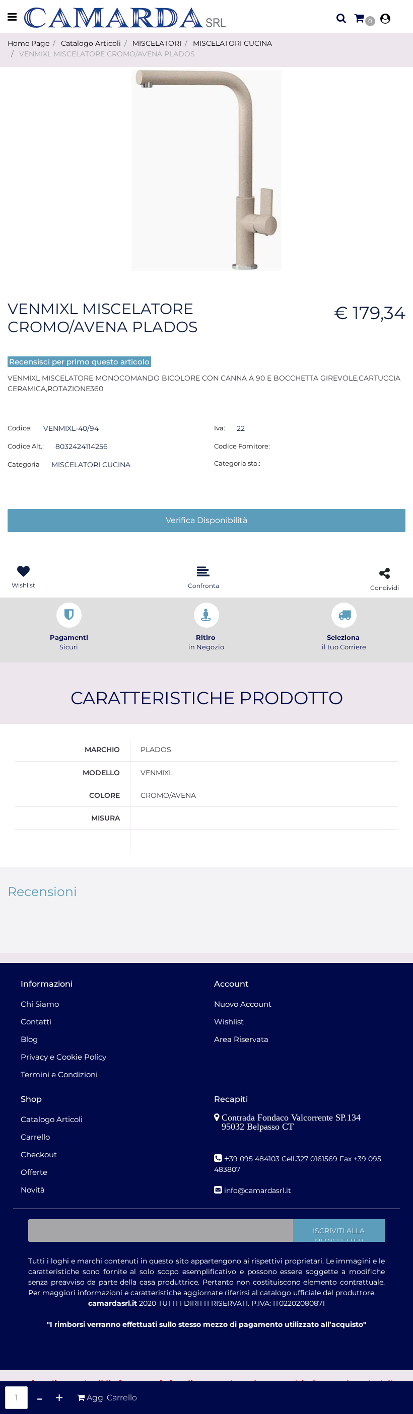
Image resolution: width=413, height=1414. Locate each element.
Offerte (34, 1172)
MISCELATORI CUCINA (232, 43)
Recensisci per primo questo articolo (79, 361)
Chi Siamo (40, 1004)
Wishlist (229, 1021)
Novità (33, 1190)
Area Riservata (241, 1039)
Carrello (35, 1137)
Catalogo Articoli (91, 43)
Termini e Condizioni (59, 1074)
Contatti (36, 1021)
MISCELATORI (156, 43)
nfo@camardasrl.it (258, 1190)
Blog (29, 1039)
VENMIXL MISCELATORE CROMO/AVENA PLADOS (107, 53)
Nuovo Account (242, 1004)
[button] (206, 169)
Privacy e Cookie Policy (63, 1057)
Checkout (39, 1154)
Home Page (28, 43)
